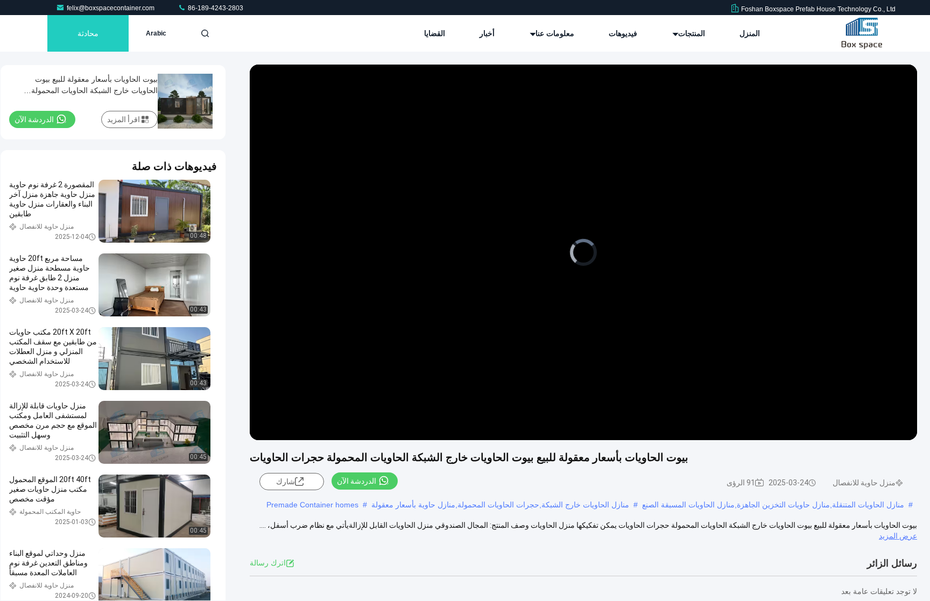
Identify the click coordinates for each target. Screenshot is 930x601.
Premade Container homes (312, 504)
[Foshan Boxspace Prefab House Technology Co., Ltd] (862, 33)
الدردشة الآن (356, 481)
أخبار (487, 33)
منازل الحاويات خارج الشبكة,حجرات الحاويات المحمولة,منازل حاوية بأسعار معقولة (500, 504)
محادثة (88, 33)
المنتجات (690, 33)
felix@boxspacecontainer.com (111, 8)
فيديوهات (623, 33)
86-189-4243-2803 (214, 8)
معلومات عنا (553, 33)
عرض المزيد (898, 536)
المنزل (749, 33)
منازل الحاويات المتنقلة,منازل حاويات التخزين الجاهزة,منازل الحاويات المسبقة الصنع (773, 504)
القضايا (434, 33)
